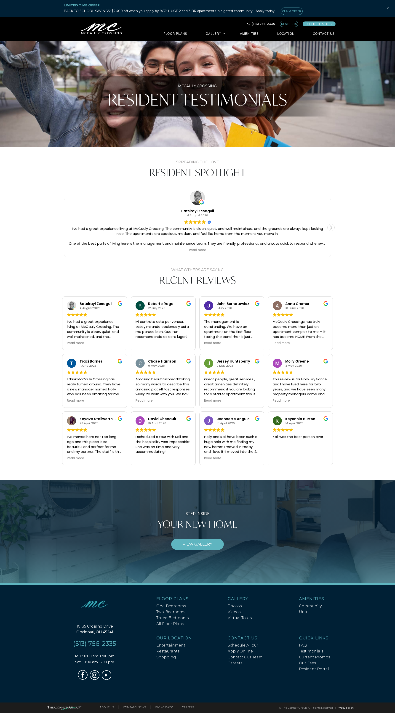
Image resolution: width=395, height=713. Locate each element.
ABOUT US (107, 707)
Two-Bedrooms (170, 612)
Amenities (249, 33)
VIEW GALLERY (197, 544)
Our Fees (307, 663)
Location (285, 33)
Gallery (213, 33)
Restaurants (167, 651)
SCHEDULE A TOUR (319, 24)
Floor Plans (175, 33)
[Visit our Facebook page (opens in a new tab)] (83, 678)
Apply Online (240, 651)
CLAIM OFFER (291, 11)
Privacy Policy (344, 707)
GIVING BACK (164, 707)
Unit (303, 612)
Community (310, 606)
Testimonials (311, 651)
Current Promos (314, 657)
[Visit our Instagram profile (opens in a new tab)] (94, 678)
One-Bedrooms (171, 606)
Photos (235, 606)
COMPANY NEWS (134, 707)
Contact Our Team (245, 657)
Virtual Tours (240, 618)
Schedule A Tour (243, 645)
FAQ (303, 645)
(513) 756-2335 (263, 24)
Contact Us (324, 33)
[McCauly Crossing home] (94, 605)
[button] (331, 227)
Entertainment (170, 645)
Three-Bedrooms (172, 618)
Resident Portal (314, 669)
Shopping (166, 657)
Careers (235, 663)
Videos (234, 612)
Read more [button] (75, 343)
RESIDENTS (289, 24)
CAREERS (188, 707)
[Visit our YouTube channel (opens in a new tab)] (106, 678)
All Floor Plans (170, 624)
